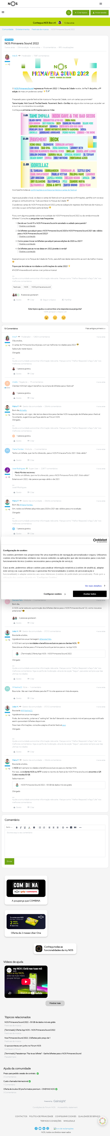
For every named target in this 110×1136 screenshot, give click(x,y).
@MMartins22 (26, 711)
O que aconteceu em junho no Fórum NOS (23, 1046)
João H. (15, 631)
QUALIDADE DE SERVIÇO (89, 1116)
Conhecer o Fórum (13, 1049)
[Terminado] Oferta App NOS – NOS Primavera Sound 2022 (30, 1030)
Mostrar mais (55, 1003)
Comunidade (7, 29)
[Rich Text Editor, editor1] (55, 843)
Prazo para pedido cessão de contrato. (19, 1073)
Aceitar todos (89, 594)
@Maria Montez (26, 505)
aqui (64, 725)
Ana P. (14, 337)
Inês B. (15, 56)
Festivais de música (40, 29)
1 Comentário (9, 1085)
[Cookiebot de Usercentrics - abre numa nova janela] (95, 541)
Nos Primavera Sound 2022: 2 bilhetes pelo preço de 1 (27, 1038)
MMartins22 (17, 687)
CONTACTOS (21, 1116)
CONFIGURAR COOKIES (65, 1116)
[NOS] (12, 3)
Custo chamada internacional (15, 1081)
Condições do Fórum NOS (44, 1107)
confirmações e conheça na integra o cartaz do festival (54, 190)
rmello (15, 382)
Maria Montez (18, 449)
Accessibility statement (67, 1107)
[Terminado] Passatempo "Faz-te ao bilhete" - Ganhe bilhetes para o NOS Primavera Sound (43, 1054)
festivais (17, 287)
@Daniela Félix (45, 639)
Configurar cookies (53, 594)
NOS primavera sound (41, 287)
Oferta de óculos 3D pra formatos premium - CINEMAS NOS (29, 1089)
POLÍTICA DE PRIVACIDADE (41, 1116)
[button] (3, 13)
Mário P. (15, 406)
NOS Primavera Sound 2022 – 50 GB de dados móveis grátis (30, 1022)
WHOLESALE (69, 1121)
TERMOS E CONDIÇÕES (50, 1121)
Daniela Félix (17, 600)
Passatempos (10, 1057)
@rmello (23, 410)
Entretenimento (22, 29)
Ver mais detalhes (93, 586)
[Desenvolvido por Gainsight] (55, 1102)
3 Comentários (9, 1077)
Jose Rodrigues (18, 469)
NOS (26, 287)
